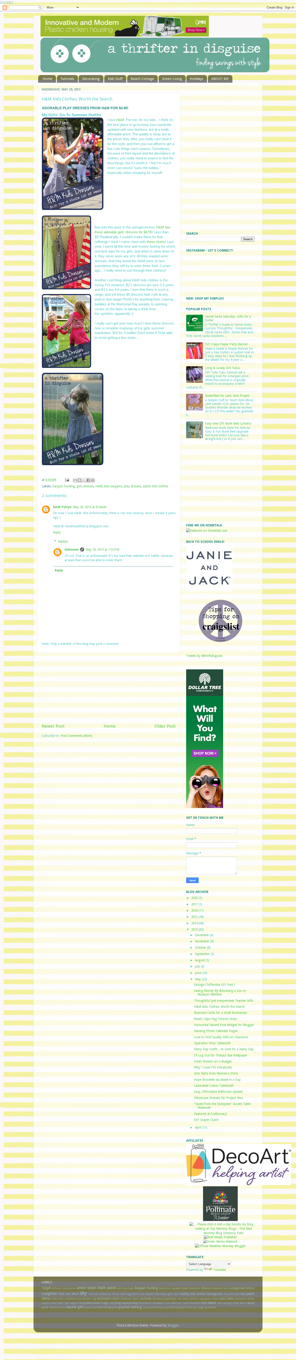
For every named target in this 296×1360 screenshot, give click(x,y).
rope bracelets (191, 1303)
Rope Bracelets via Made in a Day (217, 1079)
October (201, 947)
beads (184, 1288)
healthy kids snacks (193, 1294)
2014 (195, 923)
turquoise (90, 1307)
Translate (219, 1270)
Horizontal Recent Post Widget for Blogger (224, 1025)
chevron (206, 1288)
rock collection (173, 1303)
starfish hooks (57, 1307)
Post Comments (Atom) (76, 736)
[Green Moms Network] (220, 1241)
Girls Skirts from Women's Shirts (216, 1073)
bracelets (194, 1288)
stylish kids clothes (155, 486)
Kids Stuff (115, 79)
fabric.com (138, 1294)
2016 (195, 910)
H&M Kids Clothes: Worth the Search (219, 1006)
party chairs (212, 1298)
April (198, 1127)
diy (83, 1293)
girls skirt (173, 1294)
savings (227, 1303)
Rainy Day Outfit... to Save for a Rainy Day (224, 1049)
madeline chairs (129, 1298)
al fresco (57, 1288)
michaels (145, 1298)
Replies (63, 541)
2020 (195, 898)
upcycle (112, 1307)
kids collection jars (69, 1298)
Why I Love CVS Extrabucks (213, 1067)
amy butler (69, 1288)
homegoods (214, 1294)
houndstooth (232, 1294)
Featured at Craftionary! (210, 1114)
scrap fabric (239, 1303)
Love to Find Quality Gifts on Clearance (221, 1037)
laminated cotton (108, 1298)
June (198, 973)
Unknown (72, 549)
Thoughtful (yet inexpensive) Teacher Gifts (223, 1000)
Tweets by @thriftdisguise (204, 656)
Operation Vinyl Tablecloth (212, 1043)
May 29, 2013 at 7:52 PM (102, 549)
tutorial (102, 1307)
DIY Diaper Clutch (206, 1120)
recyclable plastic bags (93, 1303)
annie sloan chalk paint (96, 1288)
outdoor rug (196, 1298)
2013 (195, 929)
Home (47, 79)
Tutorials (67, 79)
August (200, 960)
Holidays (196, 79)
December (202, 935)
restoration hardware (150, 1303)
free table (160, 1294)
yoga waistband (207, 1307)
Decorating (91, 79)
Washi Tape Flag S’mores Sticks (215, 1019)
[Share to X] (84, 480)
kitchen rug (89, 1298)
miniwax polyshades (164, 1298)
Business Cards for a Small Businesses (220, 1012)
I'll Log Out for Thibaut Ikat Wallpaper (220, 1055)
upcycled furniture (153, 1307)
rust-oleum (208, 1303)
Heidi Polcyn (62, 507)
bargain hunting (63, 486)
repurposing (129, 1303)
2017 (195, 904)
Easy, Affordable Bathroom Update (218, 1091)
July (198, 966)
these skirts (155, 242)
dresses (93, 1294)
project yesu (49, 1303)
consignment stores (242, 1288)
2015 (195, 917)
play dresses (132, 486)
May (198, 979)
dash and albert (68, 1294)
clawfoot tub (220, 1288)
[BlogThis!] (79, 480)
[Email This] (75, 480)
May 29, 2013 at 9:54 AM (89, 507)
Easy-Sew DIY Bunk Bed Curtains (228, 423)
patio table (226, 1298)
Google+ (6, 2)
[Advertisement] (108, 688)
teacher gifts (75, 1307)
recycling (115, 1303)
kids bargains (113, 486)
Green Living (172, 79)
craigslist (49, 1293)
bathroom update (169, 1288)
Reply (57, 532)
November (202, 941)
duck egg (126, 1294)
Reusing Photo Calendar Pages (215, 1031)
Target (46, 1288)
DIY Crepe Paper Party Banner (226, 344)
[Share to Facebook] (88, 480)
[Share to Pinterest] (92, 480)
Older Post (165, 726)
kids (54, 1298)
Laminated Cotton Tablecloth (214, 1085)
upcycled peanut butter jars (181, 1307)
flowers (149, 1294)
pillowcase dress (244, 1298)
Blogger (173, 1325)
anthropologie (125, 1288)
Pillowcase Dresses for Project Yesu (218, 1098)
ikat (243, 1294)
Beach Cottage (142, 79)
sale (219, 1303)
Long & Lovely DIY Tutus (222, 368)
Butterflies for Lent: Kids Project (227, 396)
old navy (182, 1298)
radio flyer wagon (68, 1303)
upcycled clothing (129, 1307)
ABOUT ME (220, 79)
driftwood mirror (109, 1294)
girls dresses (85, 486)
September (203, 954)
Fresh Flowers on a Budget (212, 1061)
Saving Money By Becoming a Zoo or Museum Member (220, 992)
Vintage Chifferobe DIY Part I (214, 985)
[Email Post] (66, 480)
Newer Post (53, 726)
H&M (120, 120)
